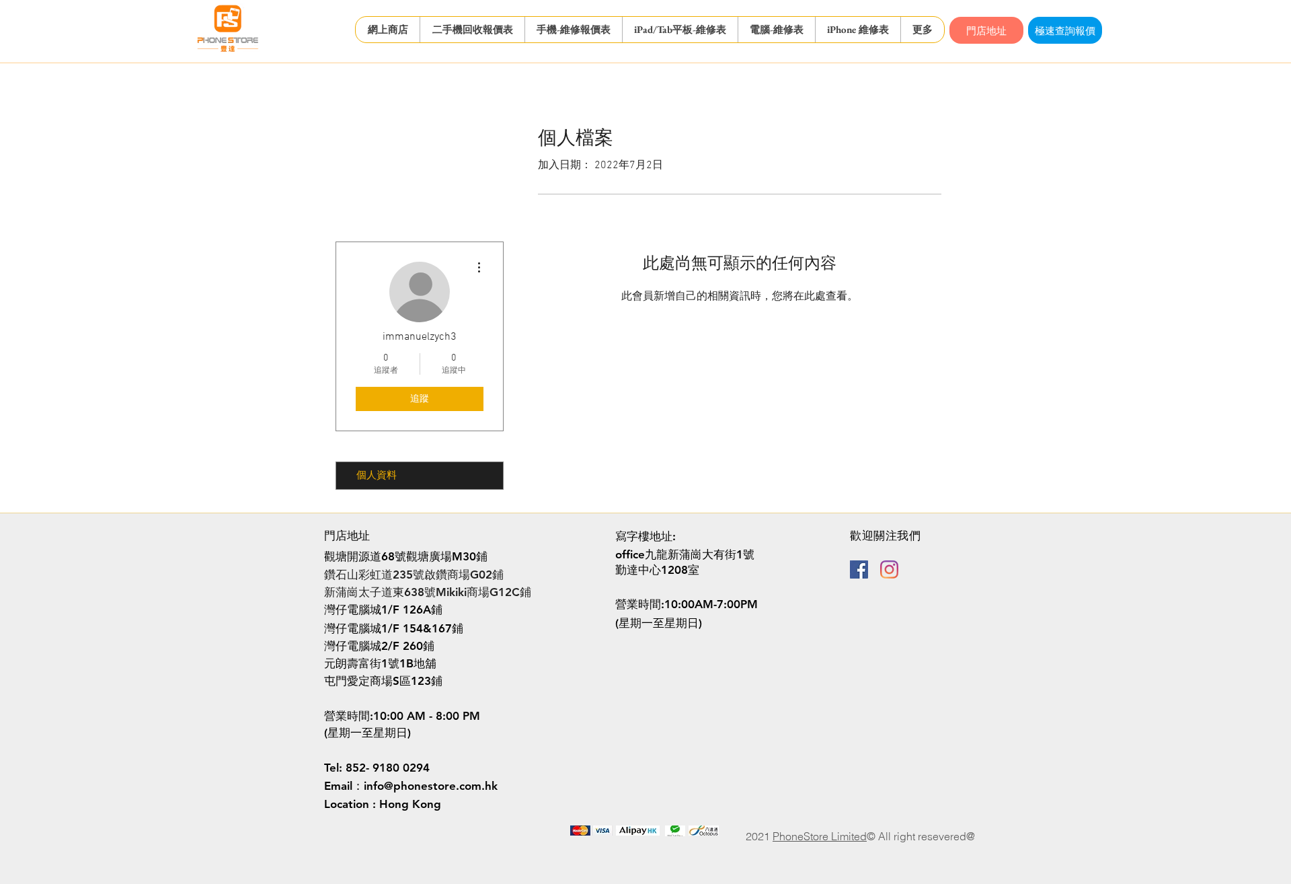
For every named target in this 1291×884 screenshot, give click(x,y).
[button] (472, 29)
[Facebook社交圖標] (859, 569)
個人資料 (376, 476)
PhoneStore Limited (820, 836)
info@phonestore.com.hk (431, 786)
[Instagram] (889, 569)
